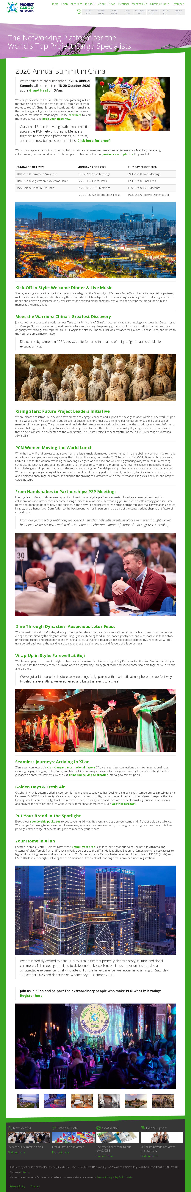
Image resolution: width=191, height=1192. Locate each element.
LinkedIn (24, 1172)
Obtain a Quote (160, 4)
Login (64, 4)
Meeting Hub (140, 4)
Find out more (16, 1152)
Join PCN (90, 4)
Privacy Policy (17, 1186)
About (102, 4)
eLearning (77, 4)
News (112, 4)
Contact (35, 1186)
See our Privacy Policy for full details (114, 1177)
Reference (178, 4)
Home (55, 4)
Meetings (124, 4)
